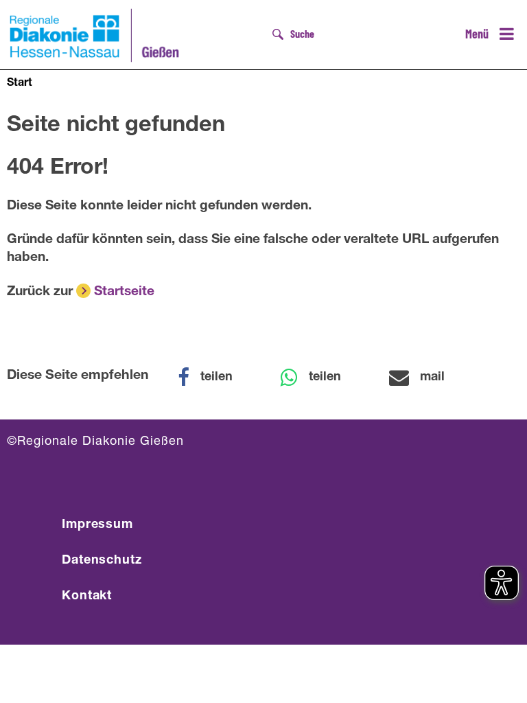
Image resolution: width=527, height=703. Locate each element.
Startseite (124, 292)
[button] (214, 377)
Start (19, 83)
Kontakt (87, 596)
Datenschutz (102, 561)
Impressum (97, 525)
